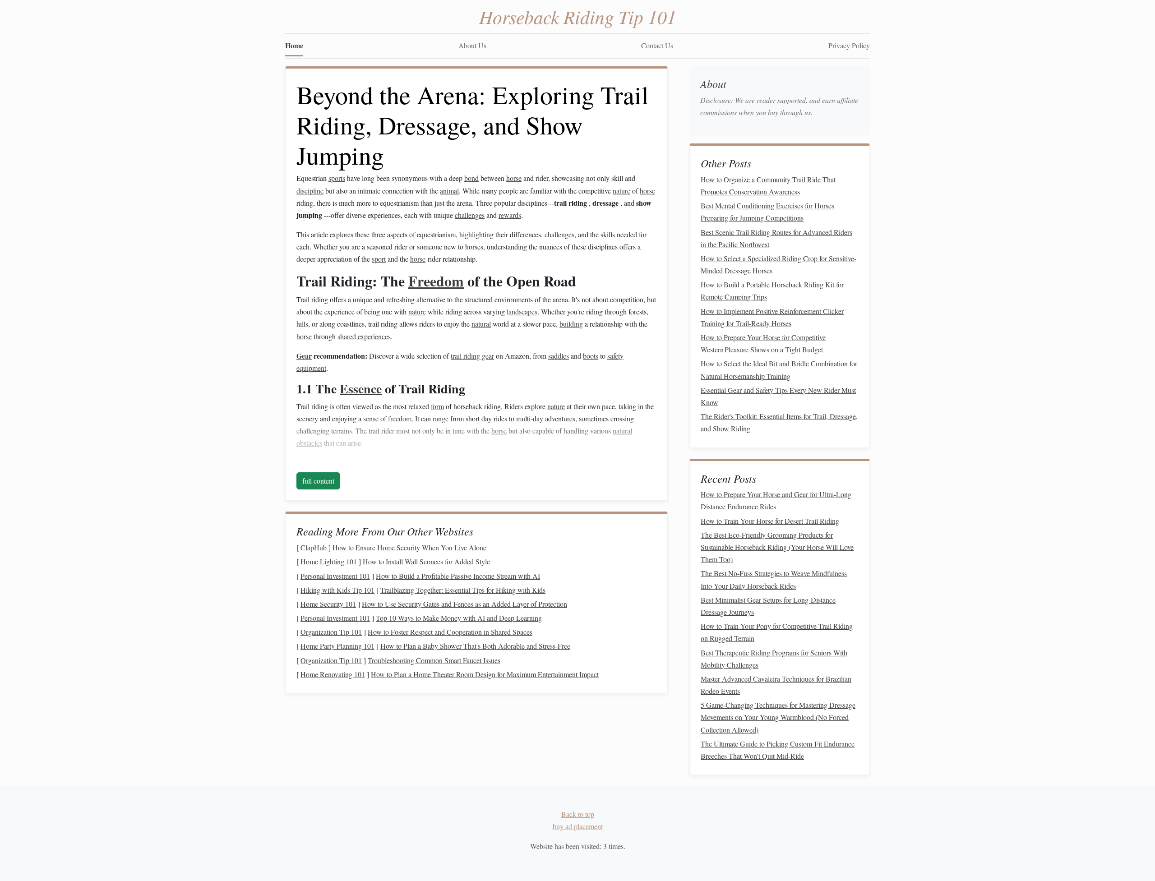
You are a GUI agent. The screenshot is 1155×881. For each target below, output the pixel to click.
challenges (470, 215)
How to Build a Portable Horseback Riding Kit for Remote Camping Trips (772, 290)
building (571, 323)
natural (481, 323)
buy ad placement (578, 826)
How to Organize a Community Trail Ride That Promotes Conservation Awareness (768, 185)
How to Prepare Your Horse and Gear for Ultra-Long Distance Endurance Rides (776, 500)
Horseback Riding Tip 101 (577, 16)
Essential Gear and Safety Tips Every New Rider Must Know (778, 396)
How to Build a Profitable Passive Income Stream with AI (458, 576)
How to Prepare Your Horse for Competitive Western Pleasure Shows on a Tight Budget (763, 343)
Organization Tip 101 (331, 632)
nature (621, 190)
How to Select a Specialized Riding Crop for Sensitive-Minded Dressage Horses (778, 264)
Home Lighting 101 (328, 561)
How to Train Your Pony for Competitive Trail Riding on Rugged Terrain (777, 632)
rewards (510, 215)
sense (371, 418)
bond (471, 178)
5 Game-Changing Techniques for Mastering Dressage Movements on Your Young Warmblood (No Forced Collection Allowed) (778, 717)
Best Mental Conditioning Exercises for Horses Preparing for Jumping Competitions (767, 211)
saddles (558, 355)
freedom (399, 418)
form (437, 406)
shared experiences (364, 336)
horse (514, 178)
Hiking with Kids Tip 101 (337, 590)
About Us (472, 45)
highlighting (476, 234)
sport (379, 258)
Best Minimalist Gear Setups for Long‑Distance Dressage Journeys (768, 606)
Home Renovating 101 (332, 674)
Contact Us (657, 45)
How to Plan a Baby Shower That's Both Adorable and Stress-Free (475, 645)
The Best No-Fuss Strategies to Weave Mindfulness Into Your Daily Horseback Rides (774, 579)
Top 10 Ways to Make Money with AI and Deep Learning (459, 618)
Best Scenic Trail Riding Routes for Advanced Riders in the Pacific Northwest (776, 238)
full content (318, 480)
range (440, 418)
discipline (309, 190)
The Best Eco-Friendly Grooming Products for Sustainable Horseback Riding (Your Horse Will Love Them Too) (777, 547)
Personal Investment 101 (335, 576)
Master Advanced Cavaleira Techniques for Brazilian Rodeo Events (776, 685)
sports (336, 178)
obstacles (309, 442)
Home (294, 45)
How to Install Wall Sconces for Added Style (426, 561)
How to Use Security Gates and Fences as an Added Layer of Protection (464, 604)
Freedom (436, 280)
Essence (361, 388)
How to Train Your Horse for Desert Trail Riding (770, 521)
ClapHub (313, 547)
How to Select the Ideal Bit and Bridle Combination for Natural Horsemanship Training (779, 369)
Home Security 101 (328, 604)
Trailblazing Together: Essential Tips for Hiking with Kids (462, 590)
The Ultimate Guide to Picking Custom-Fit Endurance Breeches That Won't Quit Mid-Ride (778, 750)
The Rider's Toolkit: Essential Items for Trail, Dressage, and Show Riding (779, 422)
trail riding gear (472, 355)
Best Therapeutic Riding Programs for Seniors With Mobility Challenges (774, 658)
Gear (304, 356)
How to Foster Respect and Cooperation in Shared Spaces (450, 632)
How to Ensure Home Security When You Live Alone (409, 547)
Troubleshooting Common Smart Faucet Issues (434, 660)
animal (449, 190)
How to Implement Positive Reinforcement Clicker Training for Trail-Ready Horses (772, 317)
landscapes (522, 311)
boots (590, 355)
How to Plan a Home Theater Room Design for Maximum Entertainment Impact (485, 674)
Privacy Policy (849, 45)
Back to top (577, 814)
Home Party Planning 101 (337, 645)
